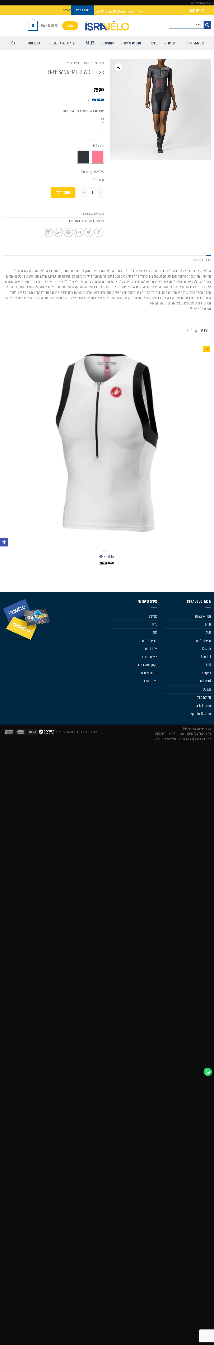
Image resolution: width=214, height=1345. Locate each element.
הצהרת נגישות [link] (149, 681)
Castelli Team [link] (203, 705)
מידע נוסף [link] (198, 260)
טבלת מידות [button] (96, 99)
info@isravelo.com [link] (193, 729)
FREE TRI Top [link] (107, 557)
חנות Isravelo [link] (203, 616)
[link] (4, 542)
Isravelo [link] (152, 616)
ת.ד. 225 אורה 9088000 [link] (167, 733)
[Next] (192, 582)
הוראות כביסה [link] (149, 640)
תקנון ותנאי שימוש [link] (147, 665)
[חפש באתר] (207, 25)
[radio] (97, 134)
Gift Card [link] (205, 681)
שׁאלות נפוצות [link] (149, 656)
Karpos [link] (206, 673)
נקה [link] (102, 119)
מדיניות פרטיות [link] (149, 673)
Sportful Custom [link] (201, 713)
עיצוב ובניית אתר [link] (203, 738)
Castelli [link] (91, 221)
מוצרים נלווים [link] (203, 640)
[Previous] (207, 582)
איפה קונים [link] (151, 648)
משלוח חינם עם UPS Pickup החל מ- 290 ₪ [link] (120, 11)
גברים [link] (208, 624)
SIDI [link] (208, 665)
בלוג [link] (155, 632)
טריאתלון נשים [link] (73, 63)
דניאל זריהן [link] (170, 738)
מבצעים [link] (207, 689)
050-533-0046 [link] (196, 733)
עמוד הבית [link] (99, 63)
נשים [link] (86, 63)
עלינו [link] (154, 624)
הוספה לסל (63, 192)
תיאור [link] (208, 260)
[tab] (208, 259)
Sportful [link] (206, 656)
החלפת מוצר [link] (204, 697)
